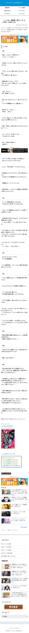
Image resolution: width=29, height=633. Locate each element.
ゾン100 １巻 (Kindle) (7, 426)
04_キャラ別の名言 (7, 473)
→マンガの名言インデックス (10, 461)
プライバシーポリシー (14, 628)
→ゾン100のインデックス (8, 453)
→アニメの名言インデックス (10, 459)
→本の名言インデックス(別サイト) (11, 465)
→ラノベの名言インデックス (10, 463)
